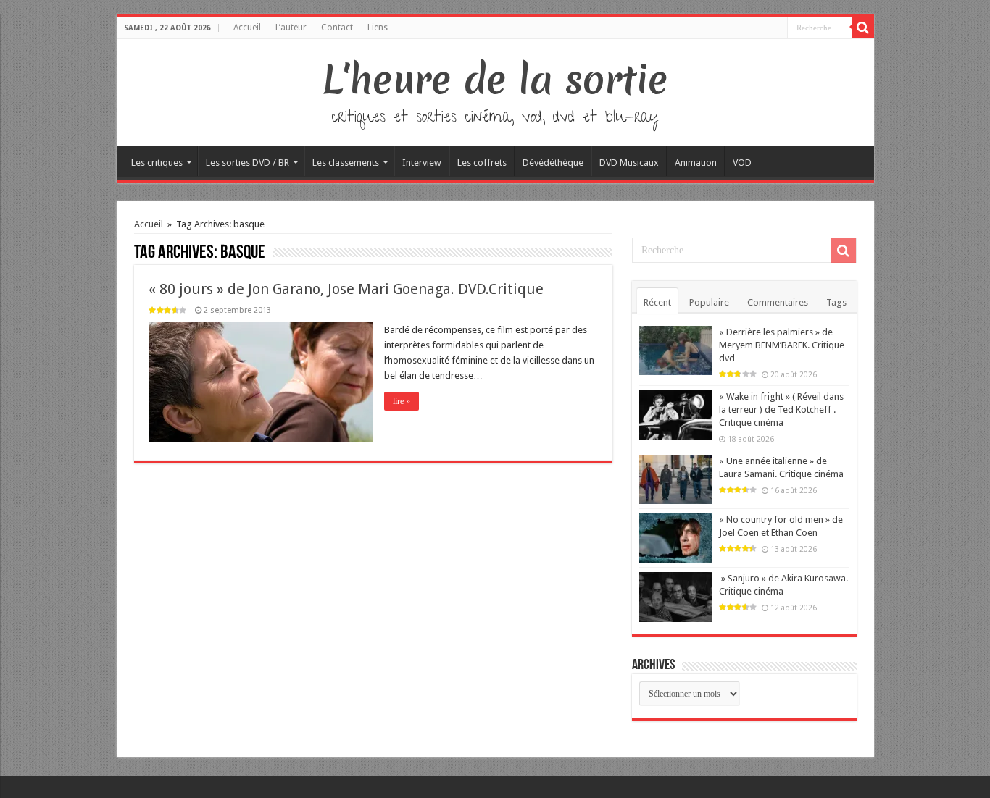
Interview (421, 162)
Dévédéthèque (553, 162)
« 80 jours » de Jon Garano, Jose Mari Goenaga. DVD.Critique (346, 289)
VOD (742, 162)
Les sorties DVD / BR (247, 162)
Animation (696, 162)
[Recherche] (863, 27)
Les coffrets (482, 162)
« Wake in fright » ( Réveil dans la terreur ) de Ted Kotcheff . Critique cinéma (781, 409)
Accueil (247, 27)
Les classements (345, 162)
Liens (377, 27)
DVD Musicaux (629, 162)
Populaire (709, 302)
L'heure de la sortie (495, 80)
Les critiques (157, 162)
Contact (337, 27)
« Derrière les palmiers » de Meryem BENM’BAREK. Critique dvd (781, 345)
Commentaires (777, 302)
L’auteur (291, 27)
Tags (836, 302)
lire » (401, 401)
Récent (657, 302)
